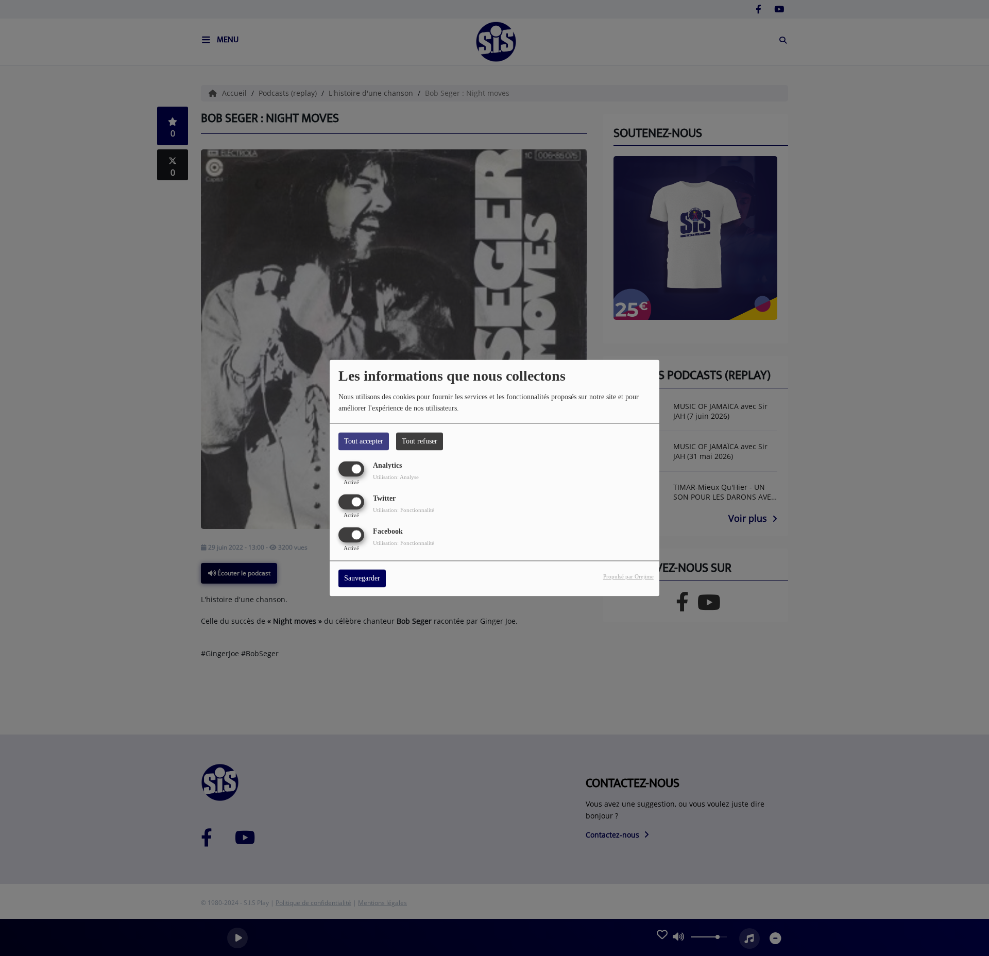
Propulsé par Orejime (628, 577)
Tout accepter (363, 441)
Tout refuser (419, 441)
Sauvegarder (362, 579)
